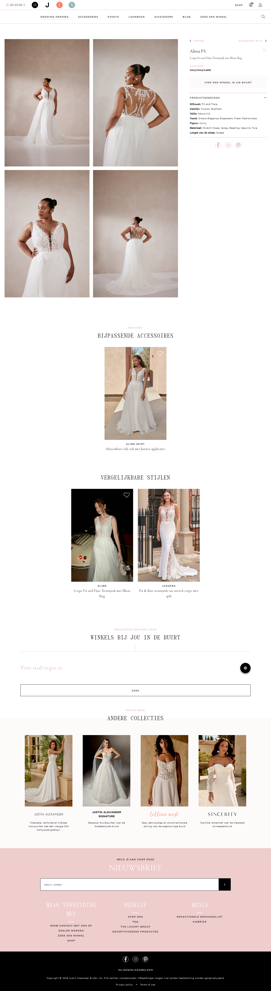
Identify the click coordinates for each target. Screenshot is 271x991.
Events (113, 16)
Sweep (220, 132)
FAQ (135, 921)
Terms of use (147, 984)
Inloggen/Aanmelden (135, 969)
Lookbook (137, 16)
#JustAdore (164, 16)
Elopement (226, 118)
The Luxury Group (136, 926)
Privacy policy (124, 984)
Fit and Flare (209, 104)
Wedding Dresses (54, 16)
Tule (254, 128)
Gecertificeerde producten (135, 931)
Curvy (203, 123)
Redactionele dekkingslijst (200, 916)
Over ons (135, 916)
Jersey (224, 128)
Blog (187, 16)
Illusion (205, 109)
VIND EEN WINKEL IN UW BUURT (228, 82)
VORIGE (199, 40)
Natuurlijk (204, 113)
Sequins (246, 128)
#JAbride (200, 921)
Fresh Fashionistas (245, 118)
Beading (235, 128)
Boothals (216, 109)
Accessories (88, 16)
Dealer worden (71, 930)
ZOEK (135, 690)
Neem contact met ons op (71, 925)
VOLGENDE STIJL (250, 40)
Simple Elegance (208, 118)
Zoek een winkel (71, 935)
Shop (239, 5)
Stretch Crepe (211, 128)
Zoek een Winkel (213, 16)
